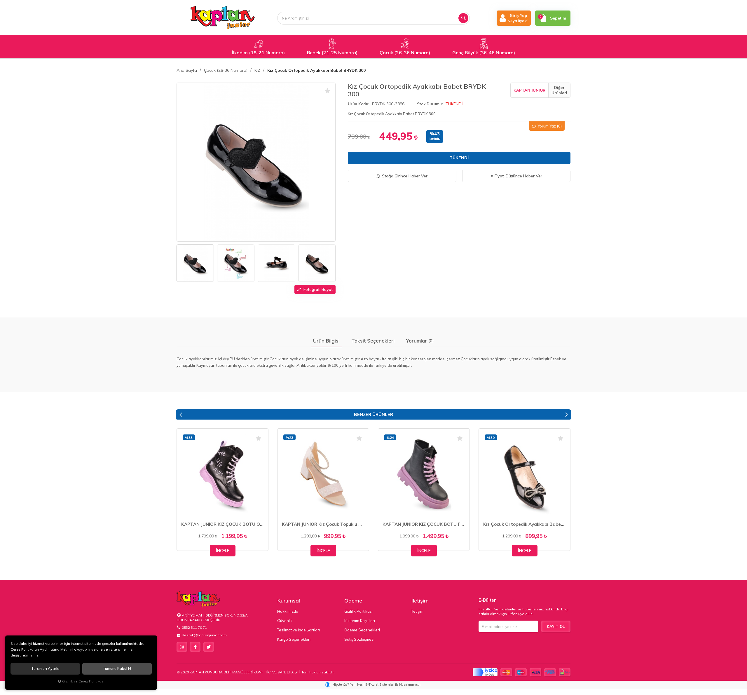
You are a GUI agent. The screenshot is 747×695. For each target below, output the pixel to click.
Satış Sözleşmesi (359, 639)
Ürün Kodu (358, 104)
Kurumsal (288, 600)
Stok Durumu (429, 104)
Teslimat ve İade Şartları (298, 630)
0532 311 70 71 (194, 627)
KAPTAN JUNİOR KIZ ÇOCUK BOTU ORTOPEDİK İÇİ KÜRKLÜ (222, 524)
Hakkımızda (287, 611)
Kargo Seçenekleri (293, 639)
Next (566, 415)
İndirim (435, 139)
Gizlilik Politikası (358, 611)
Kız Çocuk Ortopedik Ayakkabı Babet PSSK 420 (524, 524)
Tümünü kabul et (117, 668)
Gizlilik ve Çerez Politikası (83, 681)
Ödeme (353, 600)
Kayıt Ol (556, 626)
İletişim (420, 600)
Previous (181, 415)
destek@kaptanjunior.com (204, 635)
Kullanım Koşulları (359, 620)
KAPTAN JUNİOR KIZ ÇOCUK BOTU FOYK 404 (424, 524)
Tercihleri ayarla (45, 668)
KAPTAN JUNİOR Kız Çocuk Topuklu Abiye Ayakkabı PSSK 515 (323, 524)
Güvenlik (285, 620)
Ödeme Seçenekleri (362, 630)
